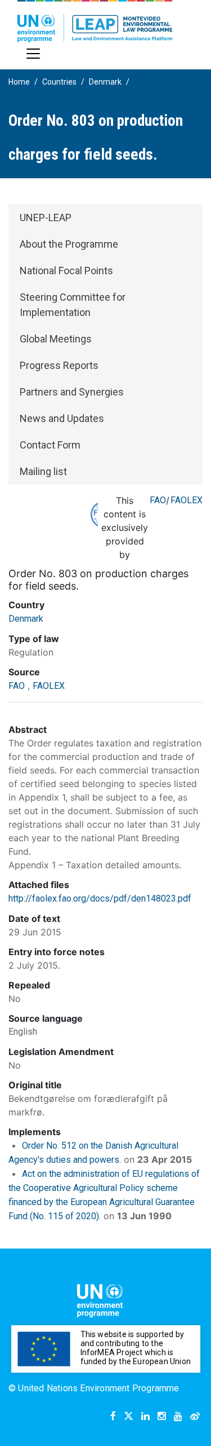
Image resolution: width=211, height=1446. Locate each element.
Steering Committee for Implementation (72, 304)
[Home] (95, 21)
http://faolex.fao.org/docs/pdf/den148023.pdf (99, 898)
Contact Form (50, 445)
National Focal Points (66, 270)
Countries (59, 81)
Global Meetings (56, 339)
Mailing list (43, 471)
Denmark (105, 81)
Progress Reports (59, 365)
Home (19, 81)
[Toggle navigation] (33, 53)
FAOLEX (186, 500)
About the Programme (69, 244)
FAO (158, 500)
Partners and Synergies (72, 392)
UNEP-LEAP (45, 217)
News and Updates (62, 418)
